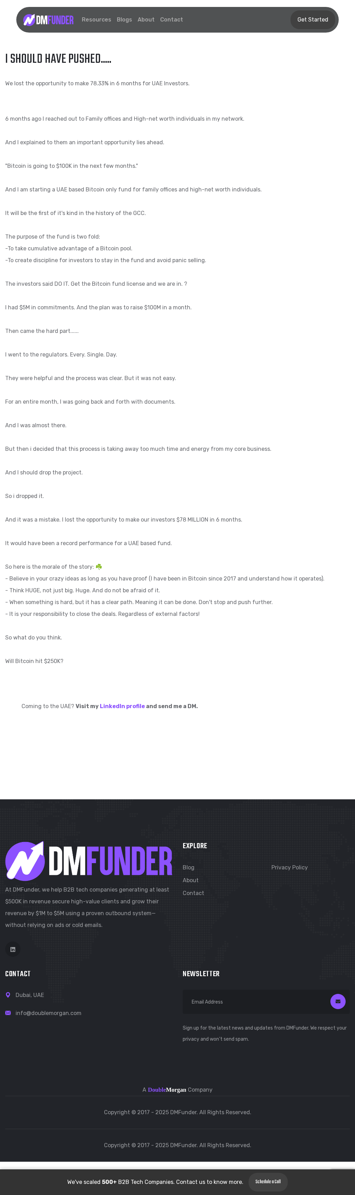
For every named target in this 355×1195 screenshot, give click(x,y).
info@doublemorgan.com (48, 1013)
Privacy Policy (289, 867)
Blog (188, 867)
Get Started (312, 19)
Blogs (124, 19)
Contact (171, 19)
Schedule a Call (268, 1182)
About (146, 19)
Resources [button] (96, 19)
